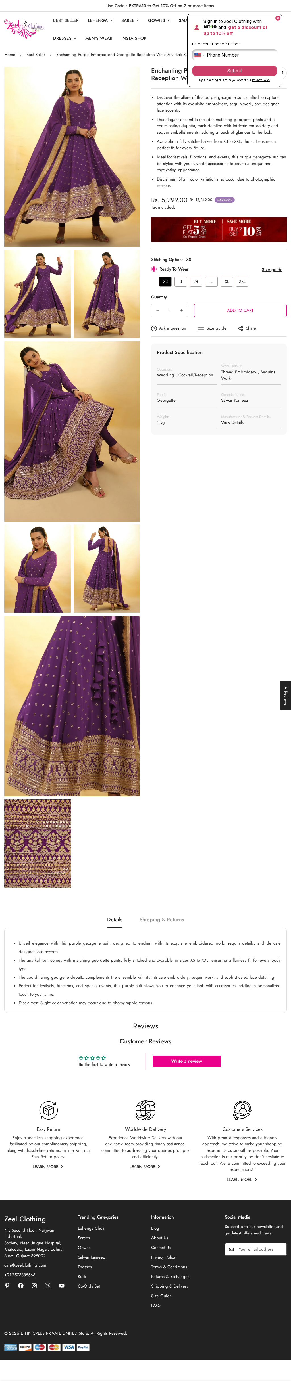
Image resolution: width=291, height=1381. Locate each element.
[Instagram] (34, 1285)
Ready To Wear (174, 269)
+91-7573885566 (20, 1275)
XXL (242, 281)
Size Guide (161, 1296)
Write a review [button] (186, 1061)
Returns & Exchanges (170, 1276)
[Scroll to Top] (279, 1350)
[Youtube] (62, 1285)
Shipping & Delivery (169, 1286)
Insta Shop (133, 38)
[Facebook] (21, 1285)
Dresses (62, 38)
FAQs (156, 1305)
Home (9, 54)
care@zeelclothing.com (25, 1265)
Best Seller (66, 20)
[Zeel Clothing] (24, 29)
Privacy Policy (163, 1257)
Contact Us (161, 1247)
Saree (127, 20)
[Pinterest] (7, 1285)
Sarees (84, 1238)
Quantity (159, 297)
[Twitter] (48, 1285)
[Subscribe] (280, 1249)
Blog (155, 1228)
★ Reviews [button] (286, 696)
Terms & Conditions (169, 1267)
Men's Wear (98, 38)
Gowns (156, 20)
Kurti (82, 1276)
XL (227, 281)
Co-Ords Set (89, 1286)
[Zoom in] (129, 78)
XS (165, 281)
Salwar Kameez (91, 1257)
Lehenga (98, 20)
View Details (232, 422)
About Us (159, 1238)
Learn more (45, 1167)
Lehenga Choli (91, 1228)
